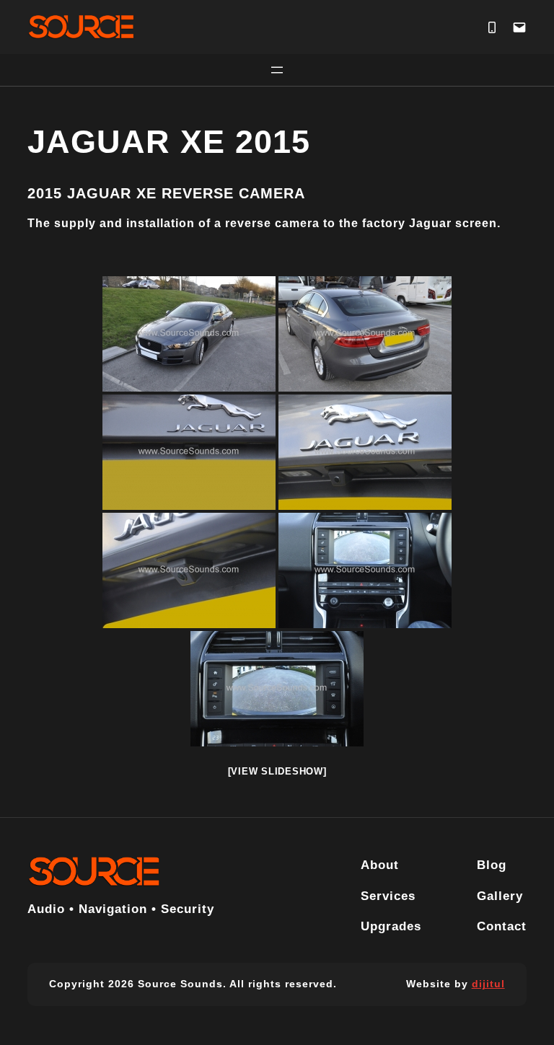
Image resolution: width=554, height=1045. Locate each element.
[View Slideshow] (277, 771)
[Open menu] (277, 70)
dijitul (488, 983)
